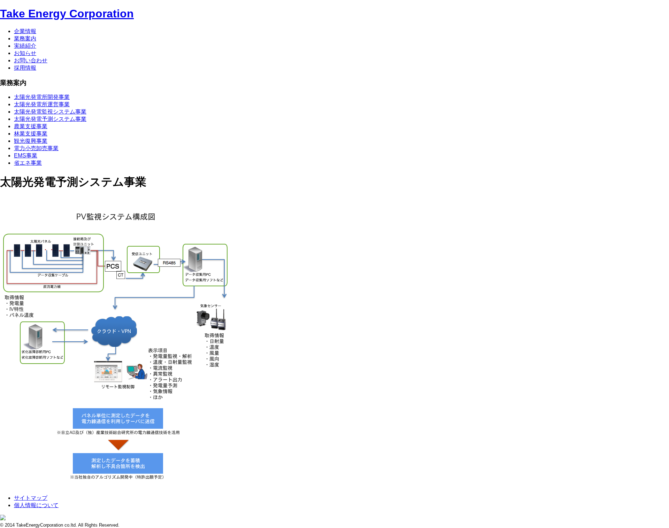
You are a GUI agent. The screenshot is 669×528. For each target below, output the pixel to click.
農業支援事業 (30, 126)
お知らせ (25, 53)
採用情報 (25, 68)
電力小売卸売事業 (36, 148)
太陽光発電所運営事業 (42, 104)
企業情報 (25, 31)
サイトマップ (30, 498)
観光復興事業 (30, 141)
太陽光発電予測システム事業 (50, 119)
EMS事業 (25, 155)
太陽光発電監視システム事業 (50, 112)
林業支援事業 (30, 134)
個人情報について (36, 505)
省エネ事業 (28, 163)
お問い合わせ (30, 60)
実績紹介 (25, 46)
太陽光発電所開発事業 (42, 97)
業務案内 (25, 38)
